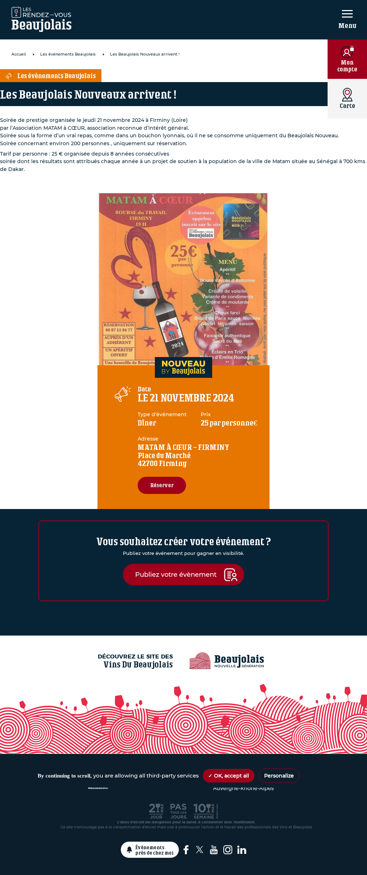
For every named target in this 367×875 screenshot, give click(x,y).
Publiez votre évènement (175, 574)
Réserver (161, 485)
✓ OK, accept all (228, 775)
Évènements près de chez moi (154, 850)
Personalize (279, 775)
